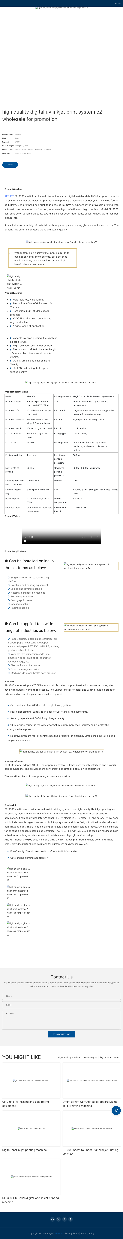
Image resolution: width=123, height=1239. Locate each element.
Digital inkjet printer (109, 1057)
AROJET (9, 196)
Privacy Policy (72, 1233)
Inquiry (10, 165)
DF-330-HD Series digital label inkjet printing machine (30, 1200)
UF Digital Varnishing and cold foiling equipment (25, 1103)
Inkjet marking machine (69, 1057)
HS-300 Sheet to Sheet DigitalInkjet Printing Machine (90, 1152)
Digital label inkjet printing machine (24, 1149)
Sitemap (59, 1233)
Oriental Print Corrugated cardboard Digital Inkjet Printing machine (90, 1103)
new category (90, 1057)
